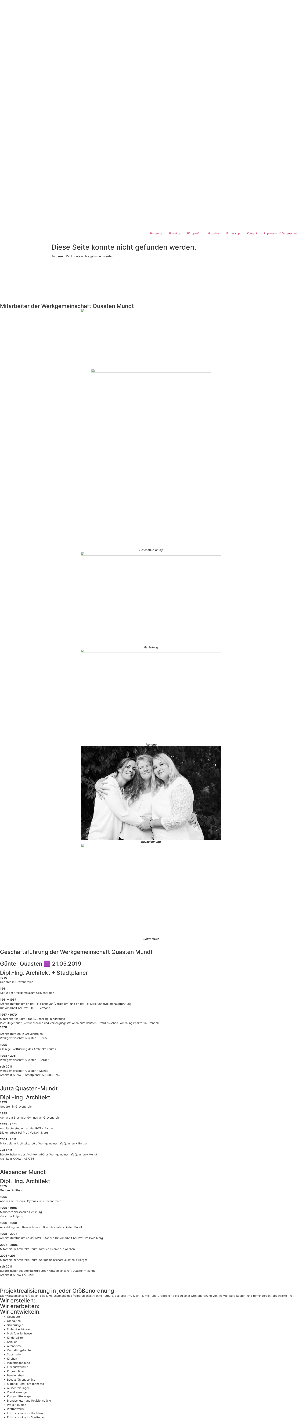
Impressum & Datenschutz (281, 233)
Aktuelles (213, 233)
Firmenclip (233, 233)
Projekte (174, 233)
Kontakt (252, 233)
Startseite (155, 233)
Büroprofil (193, 233)
